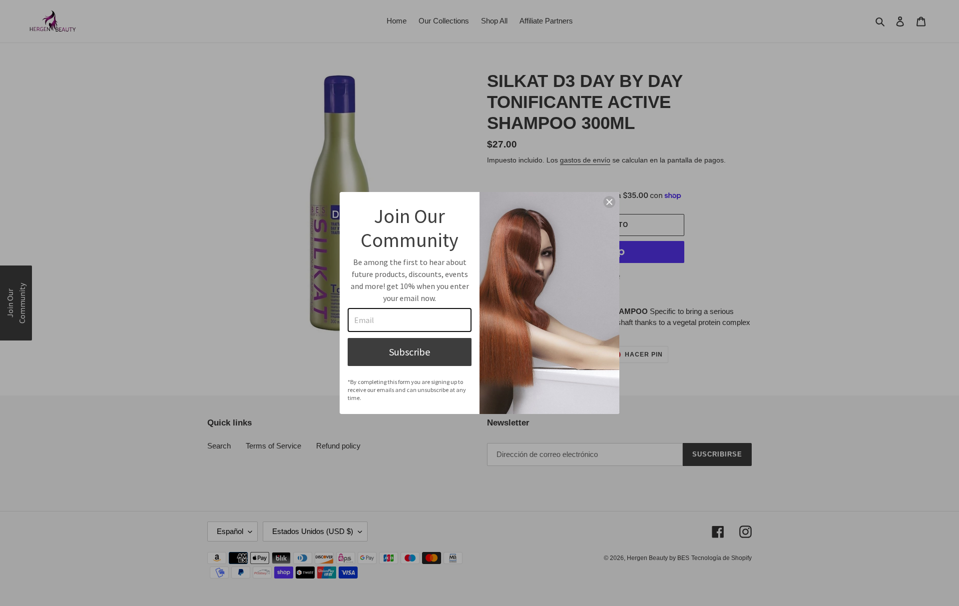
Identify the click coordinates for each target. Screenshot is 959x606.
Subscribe (409, 352)
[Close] (609, 202)
